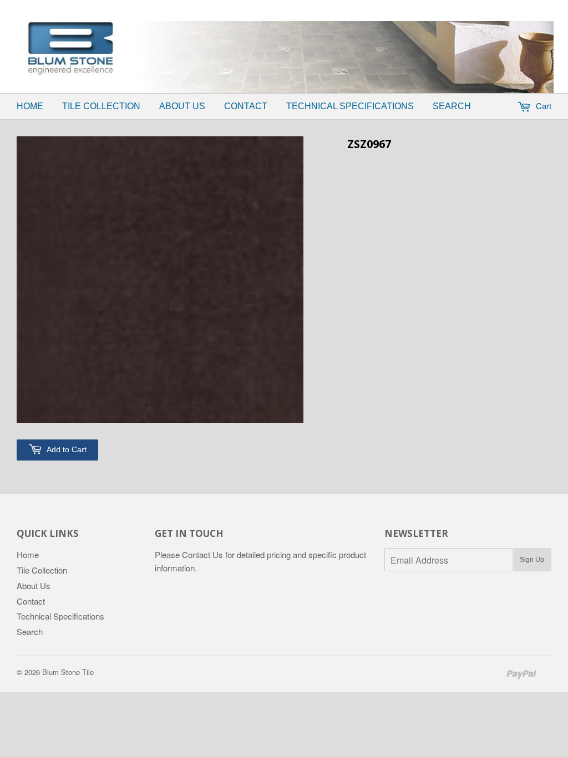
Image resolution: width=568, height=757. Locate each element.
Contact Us (202, 554)
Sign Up (532, 560)
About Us (182, 106)
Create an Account (359, 7)
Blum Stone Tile (68, 672)
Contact (245, 106)
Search (452, 106)
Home (30, 106)
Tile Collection (101, 106)
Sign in (299, 7)
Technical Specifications (350, 106)
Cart (542, 105)
